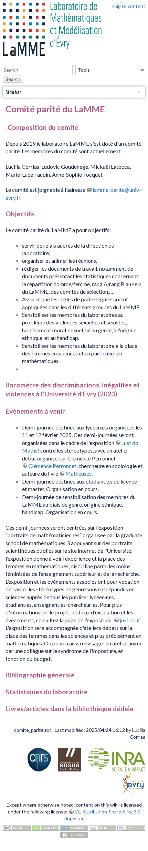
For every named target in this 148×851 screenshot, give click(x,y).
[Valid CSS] (131, 827)
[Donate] (45, 827)
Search (13, 79)
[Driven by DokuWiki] (74, 834)
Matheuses (78, 473)
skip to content (128, 6)
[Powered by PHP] (74, 827)
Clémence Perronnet (52, 466)
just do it (130, 620)
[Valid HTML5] (102, 827)
